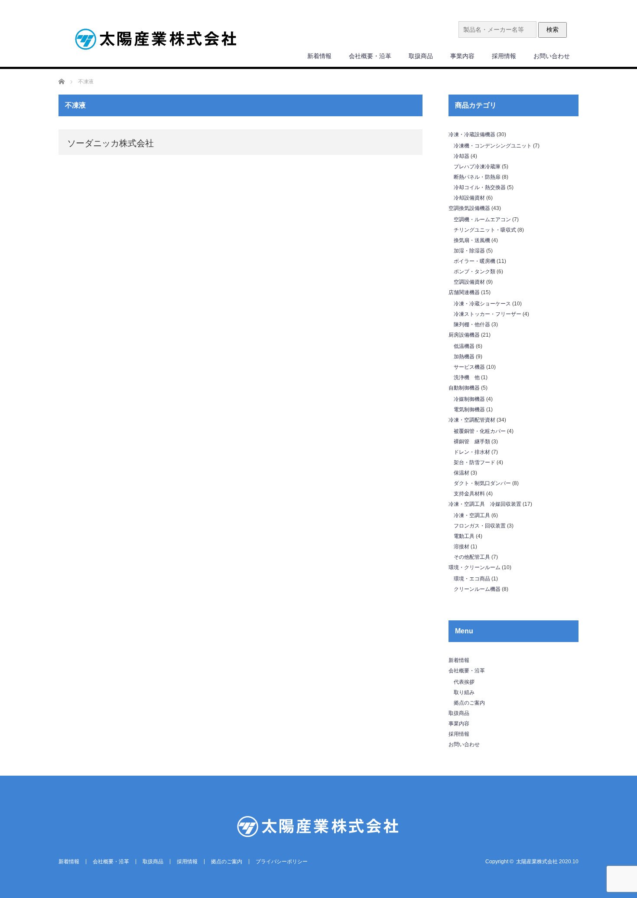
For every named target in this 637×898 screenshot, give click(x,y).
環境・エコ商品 (472, 579)
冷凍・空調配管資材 (471, 420)
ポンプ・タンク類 (474, 272)
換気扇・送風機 (472, 240)
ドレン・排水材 (472, 452)
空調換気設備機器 (469, 208)
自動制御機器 (464, 388)
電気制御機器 (469, 409)
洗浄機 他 (467, 377)
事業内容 (462, 55)
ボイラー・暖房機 (474, 261)
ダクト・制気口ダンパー (482, 483)
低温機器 (464, 346)
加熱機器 (464, 357)
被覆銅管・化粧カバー (480, 431)
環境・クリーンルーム (474, 567)
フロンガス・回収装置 (480, 526)
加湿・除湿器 (469, 251)
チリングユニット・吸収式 (485, 230)
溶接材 (461, 547)
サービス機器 (469, 367)
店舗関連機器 (464, 292)
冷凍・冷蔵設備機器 (471, 134)
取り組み (464, 692)
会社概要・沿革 (370, 55)
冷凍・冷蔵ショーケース (482, 304)
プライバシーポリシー (282, 861)
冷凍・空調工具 (472, 515)
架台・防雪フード (474, 462)
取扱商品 (421, 55)
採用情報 (504, 55)
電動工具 (464, 536)
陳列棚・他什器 (472, 324)
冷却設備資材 (469, 198)
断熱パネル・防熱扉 (477, 177)
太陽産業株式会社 (537, 862)
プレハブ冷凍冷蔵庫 (477, 167)
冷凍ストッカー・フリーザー (487, 314)
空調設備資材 (469, 282)
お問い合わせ (551, 55)
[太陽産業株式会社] (156, 40)
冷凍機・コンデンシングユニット (493, 146)
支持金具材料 (469, 494)
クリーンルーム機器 (477, 589)
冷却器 (461, 156)
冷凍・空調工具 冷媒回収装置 (484, 504)
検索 (552, 29)
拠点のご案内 (469, 703)
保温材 (461, 473)
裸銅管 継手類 (472, 442)
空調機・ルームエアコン (482, 219)
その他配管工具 (472, 557)
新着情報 (319, 55)
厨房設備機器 (464, 335)
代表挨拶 (464, 682)
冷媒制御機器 (469, 399)
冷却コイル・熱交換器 (480, 187)
